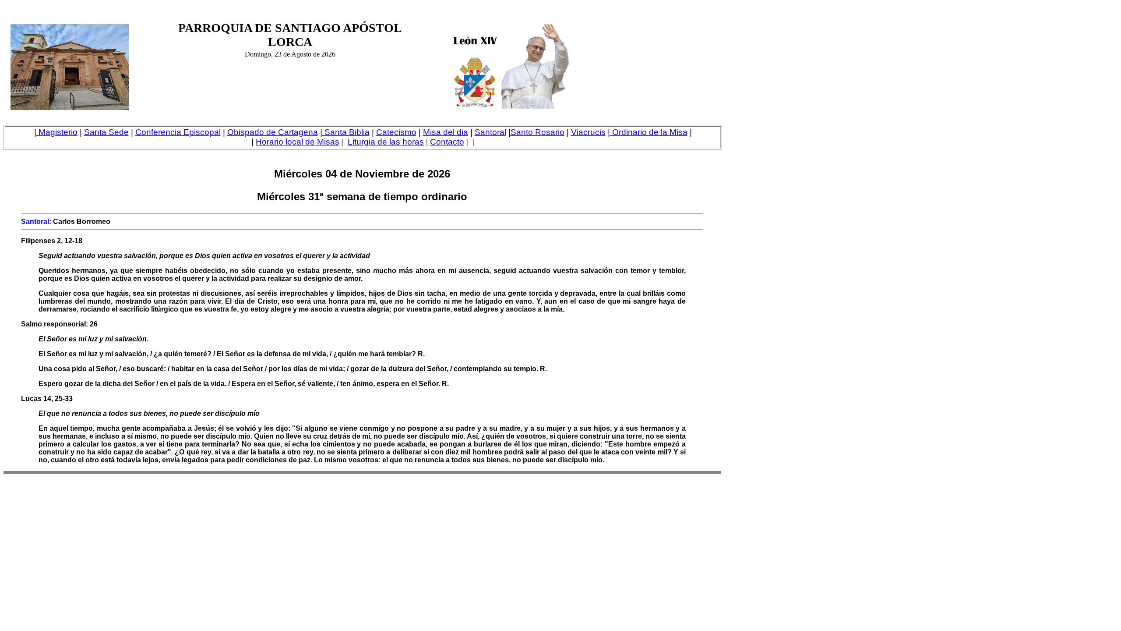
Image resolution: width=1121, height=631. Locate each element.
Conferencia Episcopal (178, 132)
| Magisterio (56, 132)
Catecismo (396, 132)
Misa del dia (445, 132)
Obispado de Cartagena (272, 132)
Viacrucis (588, 132)
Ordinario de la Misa (648, 132)
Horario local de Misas (297, 141)
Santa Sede (106, 132)
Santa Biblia (347, 132)
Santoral (490, 132)
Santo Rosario (537, 132)
